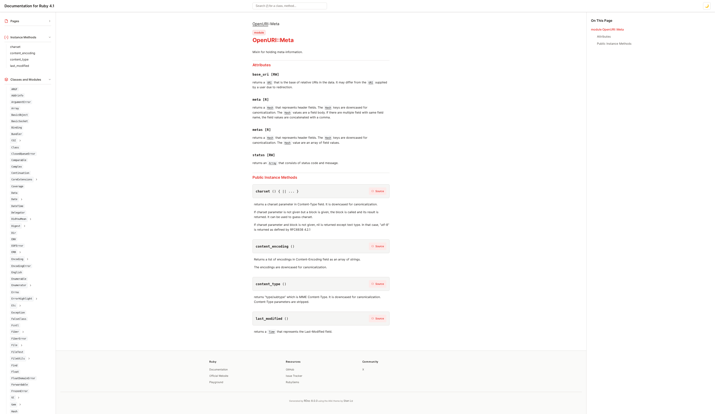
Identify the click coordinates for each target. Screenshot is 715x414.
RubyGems (292, 382)
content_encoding (22, 53)
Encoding (17, 259)
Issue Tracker (294, 375)
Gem (13, 404)
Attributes (261, 65)
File (14, 345)
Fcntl (15, 325)
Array (15, 108)
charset (15, 47)
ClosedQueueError (23, 153)
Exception (18, 312)
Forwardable (19, 384)
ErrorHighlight (21, 298)
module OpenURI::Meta (607, 29)
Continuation (20, 172)
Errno (15, 292)
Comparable (18, 160)
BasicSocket (19, 121)
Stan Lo (348, 400)
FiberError (18, 338)
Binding (16, 127)
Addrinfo (17, 95)
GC (12, 397)
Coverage (17, 186)
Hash (14, 411)
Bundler (16, 134)
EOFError (17, 245)
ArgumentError (21, 102)
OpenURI (260, 24)
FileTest (17, 352)
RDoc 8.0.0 (311, 400)
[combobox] (289, 6)
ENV (13, 239)
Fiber (15, 331)
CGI (13, 140)
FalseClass (18, 318)
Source (377, 191)
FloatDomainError (23, 378)
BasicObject (19, 114)
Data (14, 192)
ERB (13, 252)
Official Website (218, 375)
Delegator (18, 212)
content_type (19, 59)
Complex (16, 166)
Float (15, 371)
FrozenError (19, 391)
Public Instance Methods (274, 177)
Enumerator (18, 285)
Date (14, 199)
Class (15, 147)
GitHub (290, 369)
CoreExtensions (21, 179)
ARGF (14, 89)
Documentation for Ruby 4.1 (29, 6)
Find (14, 365)
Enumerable (18, 278)
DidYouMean (18, 218)
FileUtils (18, 358)
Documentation (218, 369)
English (16, 272)
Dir (13, 232)
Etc (13, 305)
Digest (15, 225)
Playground (216, 382)
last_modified (19, 66)
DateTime (17, 206)
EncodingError (21, 266)
